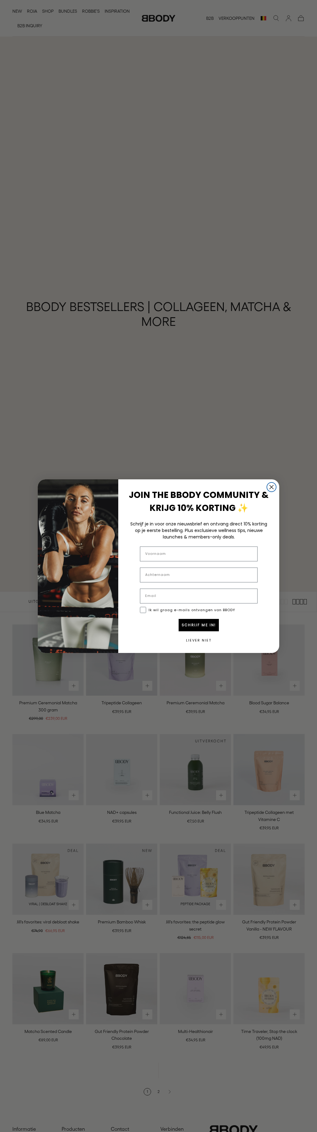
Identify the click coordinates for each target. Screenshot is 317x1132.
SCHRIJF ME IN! (199, 625)
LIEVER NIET (198, 640)
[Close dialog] (271, 487)
